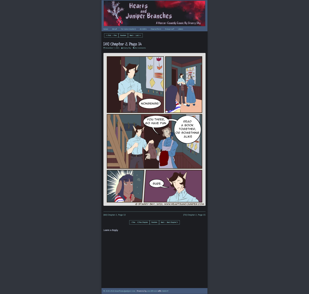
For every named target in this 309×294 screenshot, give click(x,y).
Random (123, 35)
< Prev (115, 35)
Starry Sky (127, 48)
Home (105, 29)
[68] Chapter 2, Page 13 (114, 215)
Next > (132, 35)
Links (180, 29)
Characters (156, 29)
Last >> (138, 35)
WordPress (152, 291)
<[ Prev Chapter (142, 222)
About (114, 29)
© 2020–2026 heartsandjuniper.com (119, 291)
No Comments (140, 48)
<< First (108, 35)
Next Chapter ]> (172, 222)
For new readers (128, 29)
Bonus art (169, 29)
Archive (143, 29)
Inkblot (165, 291)
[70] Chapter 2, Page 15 (194, 215)
